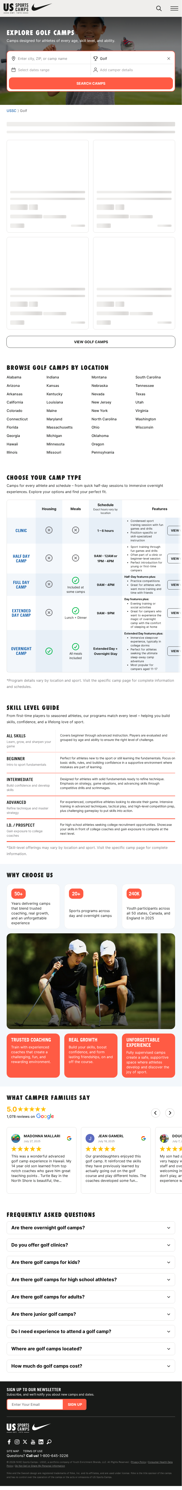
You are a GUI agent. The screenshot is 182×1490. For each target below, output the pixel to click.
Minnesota (56, 444)
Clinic (21, 530)
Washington (145, 419)
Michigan (54, 435)
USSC (11, 110)
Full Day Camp (21, 584)
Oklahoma (100, 435)
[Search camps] (49, 1441)
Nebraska (100, 385)
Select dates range (33, 70)
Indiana (53, 377)
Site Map (13, 1451)
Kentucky (55, 394)
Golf (103, 58)
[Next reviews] (169, 1113)
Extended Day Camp (21, 613)
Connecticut (17, 419)
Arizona (13, 385)
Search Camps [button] (90, 83)
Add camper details (116, 70)
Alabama (14, 377)
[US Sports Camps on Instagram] (17, 1441)
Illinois (12, 452)
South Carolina (148, 377)
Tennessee (144, 385)
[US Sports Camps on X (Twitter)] (25, 1441)
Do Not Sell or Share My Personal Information (40, 1465)
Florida (12, 427)
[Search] (159, 8)
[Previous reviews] (155, 1113)
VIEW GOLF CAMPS (91, 342)
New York (100, 410)
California (15, 402)
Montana (99, 377)
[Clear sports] (168, 58)
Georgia (13, 435)
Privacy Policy (138, 1462)
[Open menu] (174, 8)
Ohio (96, 427)
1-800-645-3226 (54, 1455)
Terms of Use (33, 1451)
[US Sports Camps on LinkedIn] (41, 1441)
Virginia (141, 410)
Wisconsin (144, 427)
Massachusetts (60, 427)
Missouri (54, 452)
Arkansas (15, 394)
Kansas (53, 385)
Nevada (98, 394)
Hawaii (12, 444)
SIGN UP (75, 1404)
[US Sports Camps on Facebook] (9, 1441)
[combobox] (53, 58)
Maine (52, 410)
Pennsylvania (103, 452)
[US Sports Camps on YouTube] (33, 1441)
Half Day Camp (21, 558)
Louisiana (55, 402)
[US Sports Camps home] (28, 8)
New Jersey (101, 402)
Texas (140, 394)
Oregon (98, 444)
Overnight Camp (21, 651)
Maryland (54, 419)
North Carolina (104, 419)
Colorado (14, 410)
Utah (139, 402)
